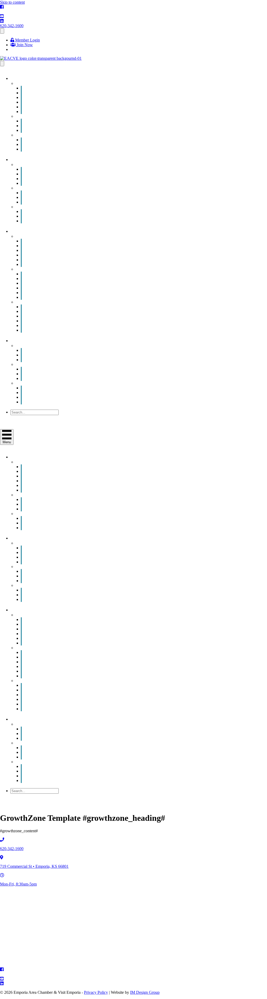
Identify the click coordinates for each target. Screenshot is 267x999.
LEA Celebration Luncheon (55, 149)
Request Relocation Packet (54, 330)
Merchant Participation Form (55, 221)
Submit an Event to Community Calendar (66, 111)
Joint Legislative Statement (54, 378)
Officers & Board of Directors (56, 397)
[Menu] (2, 31)
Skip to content (12, 2)
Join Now (24, 45)
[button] (22, 417)
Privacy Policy (96, 992)
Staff (36, 402)
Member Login (27, 40)
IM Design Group (145, 992)
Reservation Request (49, 359)
